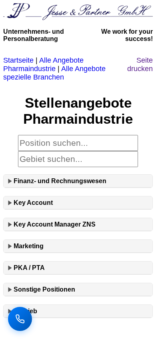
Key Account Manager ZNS (55, 224)
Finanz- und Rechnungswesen (60, 181)
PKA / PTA (29, 267)
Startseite (18, 60)
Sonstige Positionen (44, 289)
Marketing (29, 246)
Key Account (33, 202)
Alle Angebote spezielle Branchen (54, 73)
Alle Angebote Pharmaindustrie (43, 64)
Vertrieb (25, 311)
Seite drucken (140, 64)
